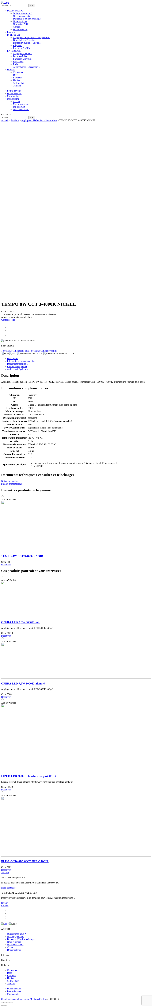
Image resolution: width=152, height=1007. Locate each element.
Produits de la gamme (17, 366)
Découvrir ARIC (15, 10)
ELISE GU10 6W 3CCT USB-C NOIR (25, 861)
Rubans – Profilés (21, 48)
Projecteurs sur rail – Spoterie (27, 43)
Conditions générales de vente (15, 999)
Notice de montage (10, 481)
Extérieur (17, 77)
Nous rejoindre (20, 21)
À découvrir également (17, 369)
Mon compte (13, 994)
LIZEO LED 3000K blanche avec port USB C (29, 776)
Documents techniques (17, 364)
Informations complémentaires (21, 361)
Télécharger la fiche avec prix (43, 350)
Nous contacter (8, 887)
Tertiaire (17, 85)
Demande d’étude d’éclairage (27, 18)
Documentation (20, 29)
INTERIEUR (13, 34)
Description (12, 358)
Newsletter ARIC (21, 24)
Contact (16, 26)
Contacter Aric (8, 320)
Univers (11, 69)
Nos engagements (21, 16)
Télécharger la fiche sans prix (15, 350)
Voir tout (5, 872)
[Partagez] (8, 1002)
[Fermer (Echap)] (11, 1002)
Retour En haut (4, 904)
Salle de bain (19, 83)
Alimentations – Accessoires (26, 67)
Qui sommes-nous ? (22, 13)
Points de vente (14, 991)
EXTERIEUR (14, 51)
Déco (15, 75)
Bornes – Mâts (20, 56)
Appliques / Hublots (22, 53)
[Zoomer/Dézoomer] (2, 1002)
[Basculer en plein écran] (5, 1002)
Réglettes (17, 45)
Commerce (18, 72)
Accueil (4, 120)
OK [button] (31, 5)
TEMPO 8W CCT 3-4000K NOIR (22, 556)
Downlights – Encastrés (24, 40)
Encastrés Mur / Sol (22, 59)
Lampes (11, 32)
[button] (28, 314)
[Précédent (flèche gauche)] (2, 1005)
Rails (15, 64)
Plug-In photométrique (11, 484)
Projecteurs (18, 61)
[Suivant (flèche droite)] (5, 1005)
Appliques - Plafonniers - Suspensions (39, 120)
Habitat (16, 80)
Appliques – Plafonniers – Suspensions (31, 37)
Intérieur (15, 120)
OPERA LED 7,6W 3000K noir (20, 622)
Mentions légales (38, 999)
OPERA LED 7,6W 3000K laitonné (23, 683)
